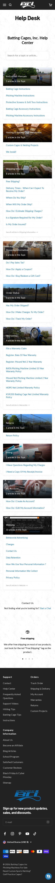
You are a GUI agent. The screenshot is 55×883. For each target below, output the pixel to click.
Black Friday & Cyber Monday (13, 775)
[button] (48, 876)
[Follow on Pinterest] (20, 834)
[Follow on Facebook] (5, 834)
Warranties (36, 699)
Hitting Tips (9, 709)
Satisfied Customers (13, 762)
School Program (11, 756)
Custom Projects (39, 710)
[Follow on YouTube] (27, 834)
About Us (8, 739)
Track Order (37, 683)
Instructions (9, 720)
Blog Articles (9, 751)
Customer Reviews (12, 767)
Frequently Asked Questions (12, 696)
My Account (37, 694)
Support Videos (10, 703)
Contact (7, 683)
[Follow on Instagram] (12, 834)
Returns (34, 705)
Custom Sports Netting (19, 871)
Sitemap (7, 782)
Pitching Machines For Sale (15, 867)
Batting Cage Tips (12, 714)
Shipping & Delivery (40, 688)
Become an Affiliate (13, 745)
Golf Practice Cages (12, 874)
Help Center (9, 688)
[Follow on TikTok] (35, 834)
